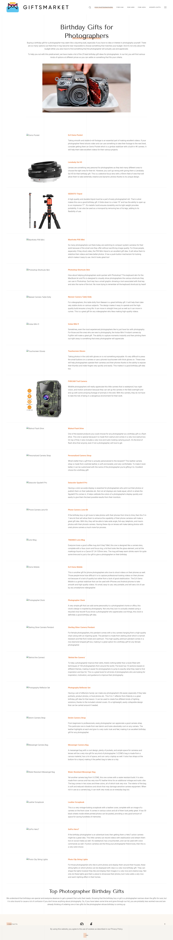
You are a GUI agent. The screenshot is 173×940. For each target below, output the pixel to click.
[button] (90, 7)
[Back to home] (37, 7)
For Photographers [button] (104, 7)
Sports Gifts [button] (155, 7)
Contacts (13, 924)
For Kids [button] (142, 7)
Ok (87, 935)
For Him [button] (120, 7)
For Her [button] (131, 7)
